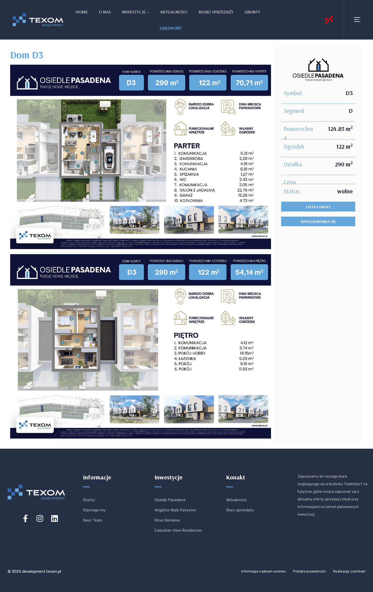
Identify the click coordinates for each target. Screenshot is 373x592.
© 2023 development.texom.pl (34, 571)
